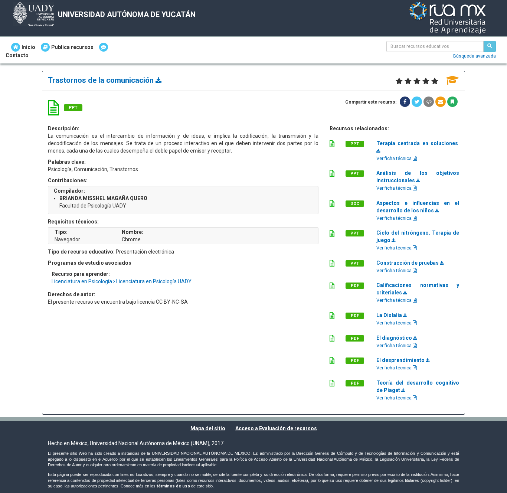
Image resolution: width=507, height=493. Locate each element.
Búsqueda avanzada (474, 56)
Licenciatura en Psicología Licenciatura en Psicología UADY (122, 281)
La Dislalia (389, 315)
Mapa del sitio (207, 428)
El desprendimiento (401, 360)
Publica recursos (72, 47)
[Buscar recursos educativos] (489, 46)
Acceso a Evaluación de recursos (276, 428)
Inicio (28, 47)
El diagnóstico (394, 338)
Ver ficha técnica (394, 158)
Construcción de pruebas (408, 263)
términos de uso (173, 486)
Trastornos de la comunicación (102, 80)
